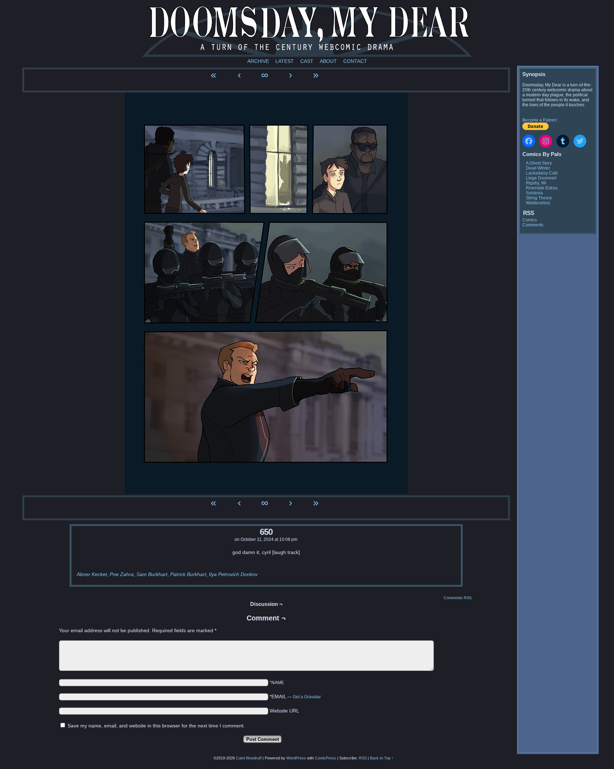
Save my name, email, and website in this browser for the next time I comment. (156, 725)
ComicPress (325, 758)
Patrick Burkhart (188, 574)
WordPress (296, 758)
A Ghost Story (539, 163)
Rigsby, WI (536, 183)
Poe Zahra (122, 574)
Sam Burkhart (151, 574)
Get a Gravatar (307, 696)
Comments (532, 224)
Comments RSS (458, 598)
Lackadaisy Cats (542, 173)
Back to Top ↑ (382, 758)
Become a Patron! (539, 120)
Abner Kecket (92, 574)
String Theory (539, 197)
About (328, 61)
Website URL (284, 711)
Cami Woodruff (249, 758)
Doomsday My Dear (307, 30)
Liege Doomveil (541, 178)
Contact (355, 61)
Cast (306, 61)
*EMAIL (295, 696)
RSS (363, 758)
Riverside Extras (542, 187)
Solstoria (534, 192)
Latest (284, 61)
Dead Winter (538, 168)
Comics (529, 219)
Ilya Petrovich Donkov (233, 574)
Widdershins (538, 202)
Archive (258, 61)
